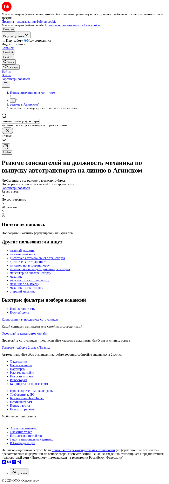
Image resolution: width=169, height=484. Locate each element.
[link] (9, 62)
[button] (6, 71)
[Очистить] (7, 130)
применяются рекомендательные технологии (83, 450)
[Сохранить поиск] (6, 146)
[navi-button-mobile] (6, 84)
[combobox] (21, 121)
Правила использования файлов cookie (72, 25)
